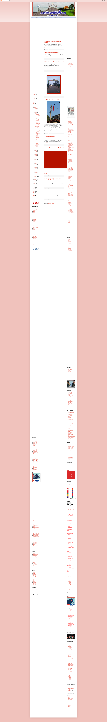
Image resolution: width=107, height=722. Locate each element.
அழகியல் (69, 200)
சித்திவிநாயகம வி (70, 395)
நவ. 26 (36, 150)
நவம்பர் (35, 107)
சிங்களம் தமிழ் (70, 131)
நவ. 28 (36, 111)
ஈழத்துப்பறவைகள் (35, 525)
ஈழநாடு (69, 222)
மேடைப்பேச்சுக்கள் (35, 535)
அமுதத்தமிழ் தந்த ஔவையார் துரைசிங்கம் (71, 419)
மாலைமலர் (34, 582)
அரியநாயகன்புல (70, 404)
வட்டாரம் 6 (69, 582)
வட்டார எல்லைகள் (70, 242)
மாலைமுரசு (34, 220)
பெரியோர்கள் (69, 669)
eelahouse (69, 371)
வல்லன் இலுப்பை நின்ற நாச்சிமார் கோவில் (70, 515)
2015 (34, 187)
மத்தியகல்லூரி (70, 392)
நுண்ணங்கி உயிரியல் (70, 179)
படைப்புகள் (69, 676)
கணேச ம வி (69, 394)
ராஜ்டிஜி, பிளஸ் (35, 228)
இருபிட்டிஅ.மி (69, 402)
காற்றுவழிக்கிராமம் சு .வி (71, 437)
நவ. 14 (36, 164)
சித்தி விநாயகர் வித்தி (71, 664)
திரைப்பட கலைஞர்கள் (70, 539)
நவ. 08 (36, 172)
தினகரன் (34, 575)
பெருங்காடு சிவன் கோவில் (70, 525)
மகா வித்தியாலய (70, 663)
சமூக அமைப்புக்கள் (36, 557)
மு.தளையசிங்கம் (69, 555)
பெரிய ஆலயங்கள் (69, 518)
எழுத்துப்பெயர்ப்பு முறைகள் (70, 146)
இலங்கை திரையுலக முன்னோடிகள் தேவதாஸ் (71, 425)
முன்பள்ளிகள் (70, 249)
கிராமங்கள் (34, 561)
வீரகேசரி (34, 574)
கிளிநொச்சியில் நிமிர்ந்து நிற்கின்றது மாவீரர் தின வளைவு (52, 73)
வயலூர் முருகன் (42, 17)
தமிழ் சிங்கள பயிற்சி (70, 144)
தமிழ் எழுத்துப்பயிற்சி (70, 154)
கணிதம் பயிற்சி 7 (70, 122)
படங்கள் (34, 562)
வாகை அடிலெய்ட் (35, 452)
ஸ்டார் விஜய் (35, 469)
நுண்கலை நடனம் (70, 175)
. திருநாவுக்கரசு (69, 565)
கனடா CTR (35, 468)
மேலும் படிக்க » (46, 47)
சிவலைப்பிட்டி (69, 656)
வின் (33, 243)
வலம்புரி (34, 572)
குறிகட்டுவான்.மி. (70, 401)
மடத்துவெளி (36, 17)
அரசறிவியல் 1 (70, 203)
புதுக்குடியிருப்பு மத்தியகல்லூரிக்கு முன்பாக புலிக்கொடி (52, 99)
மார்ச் (35, 180)
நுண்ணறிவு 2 (70, 176)
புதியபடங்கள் (35, 564)
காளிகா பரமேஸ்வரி (69, 521)
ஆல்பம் (68, 551)
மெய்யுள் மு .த (70, 439)
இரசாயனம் (69, 187)
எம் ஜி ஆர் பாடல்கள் (36, 536)
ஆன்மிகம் (34, 563)
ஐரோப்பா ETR (35, 454)
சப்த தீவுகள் (68, 534)
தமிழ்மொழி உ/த (70, 163)
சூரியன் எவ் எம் (35, 443)
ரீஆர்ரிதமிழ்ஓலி (35, 442)
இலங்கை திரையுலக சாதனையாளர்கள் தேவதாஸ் (70, 430)
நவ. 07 (36, 173)
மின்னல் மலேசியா (35, 462)
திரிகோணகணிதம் (70, 170)
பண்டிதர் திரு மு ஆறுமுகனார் (69, 567)
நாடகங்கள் (69, 255)
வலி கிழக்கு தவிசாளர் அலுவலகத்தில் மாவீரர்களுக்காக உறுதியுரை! (54, 61)
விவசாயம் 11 (69, 193)
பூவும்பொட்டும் (35, 521)
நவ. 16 (36, 162)
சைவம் (34, 526)
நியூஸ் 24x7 (35, 210)
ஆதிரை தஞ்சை (35, 450)
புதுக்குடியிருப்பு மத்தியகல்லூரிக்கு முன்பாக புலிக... (37, 131)
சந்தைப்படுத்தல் (70, 209)
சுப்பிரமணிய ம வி (70, 396)
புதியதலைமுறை (35, 227)
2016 (34, 186)
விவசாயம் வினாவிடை (71, 194)
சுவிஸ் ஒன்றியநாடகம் (71, 509)
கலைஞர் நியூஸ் (35, 222)
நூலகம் (46, 17)
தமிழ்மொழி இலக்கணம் (71, 167)
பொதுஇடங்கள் (70, 675)
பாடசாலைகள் (69, 248)
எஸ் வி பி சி (34, 238)
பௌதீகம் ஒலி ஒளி (70, 184)
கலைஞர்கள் (35, 555)
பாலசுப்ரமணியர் (70, 445)
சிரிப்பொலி (34, 235)
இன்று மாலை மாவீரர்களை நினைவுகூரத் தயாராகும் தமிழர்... (37, 138)
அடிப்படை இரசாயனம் (71, 212)
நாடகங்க (68, 571)
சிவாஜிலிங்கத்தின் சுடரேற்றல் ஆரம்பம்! (49, 136)
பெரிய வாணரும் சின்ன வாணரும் (70, 562)
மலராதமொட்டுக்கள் (36, 534)
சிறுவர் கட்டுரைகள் (70, 135)
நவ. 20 (36, 158)
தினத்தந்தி (34, 583)
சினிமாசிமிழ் (35, 566)
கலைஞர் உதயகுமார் (70, 458)
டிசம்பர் (35, 106)
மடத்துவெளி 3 (70, 649)
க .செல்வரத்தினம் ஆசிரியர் (70, 547)
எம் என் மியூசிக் (35, 214)
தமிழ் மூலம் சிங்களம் (71, 161)
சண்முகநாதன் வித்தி (71, 662)
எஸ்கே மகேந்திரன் (70, 64)
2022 (34, 99)
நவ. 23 (36, 154)
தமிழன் (34, 239)
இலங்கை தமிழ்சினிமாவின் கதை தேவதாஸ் (71, 428)
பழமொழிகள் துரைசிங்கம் (69, 418)
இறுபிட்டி (69, 655)
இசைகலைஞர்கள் (70, 251)
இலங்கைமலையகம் (36, 466)
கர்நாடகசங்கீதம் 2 (70, 124)
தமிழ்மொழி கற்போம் (70, 168)
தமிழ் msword (70, 160)
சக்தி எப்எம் (34, 444)
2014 (34, 188)
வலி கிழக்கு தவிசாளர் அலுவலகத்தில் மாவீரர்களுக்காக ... (37, 123)
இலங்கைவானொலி (35, 445)
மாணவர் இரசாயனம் (70, 180)
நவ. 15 (36, 163)
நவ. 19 (36, 159)
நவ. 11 (36, 168)
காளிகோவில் (69, 450)
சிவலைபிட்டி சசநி (70, 465)
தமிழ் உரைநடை (70, 151)
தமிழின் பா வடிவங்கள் (71, 142)
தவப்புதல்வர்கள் (35, 556)
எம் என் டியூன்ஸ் (35, 218)
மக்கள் (34, 221)
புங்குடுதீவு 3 (69, 645)
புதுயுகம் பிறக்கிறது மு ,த (71, 436)
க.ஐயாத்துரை (69, 67)
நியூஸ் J (34, 211)
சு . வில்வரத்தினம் (69, 556)
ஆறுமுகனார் (69, 65)
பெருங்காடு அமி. (70, 400)
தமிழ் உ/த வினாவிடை (71, 158)
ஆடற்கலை (69, 197)
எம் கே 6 (34, 219)
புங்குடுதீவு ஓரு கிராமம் (70, 533)
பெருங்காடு (69, 654)
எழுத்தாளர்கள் (70, 250)
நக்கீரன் (34, 580)
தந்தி (34, 240)
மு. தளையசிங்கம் (70, 62)
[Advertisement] (54, 30)
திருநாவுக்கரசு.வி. (70, 403)
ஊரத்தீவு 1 (69, 650)
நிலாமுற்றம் (50, 17)
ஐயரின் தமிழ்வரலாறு (36, 533)
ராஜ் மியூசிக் (35, 229)
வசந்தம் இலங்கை (35, 461)
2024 (34, 97)
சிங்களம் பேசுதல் (70, 132)
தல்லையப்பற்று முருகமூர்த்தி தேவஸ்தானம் (71, 523)
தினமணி (34, 584)
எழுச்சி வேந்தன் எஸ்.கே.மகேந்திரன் (70, 558)
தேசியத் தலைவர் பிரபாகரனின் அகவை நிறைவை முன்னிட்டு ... (37, 143)
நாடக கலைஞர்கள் (69, 544)
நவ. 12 (36, 167)
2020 (34, 102)
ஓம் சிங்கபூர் (35, 451)
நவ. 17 (36, 160)
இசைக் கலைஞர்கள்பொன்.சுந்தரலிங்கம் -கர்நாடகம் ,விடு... (71, 542)
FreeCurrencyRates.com (70, 378)
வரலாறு (69, 239)
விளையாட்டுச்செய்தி (70, 698)
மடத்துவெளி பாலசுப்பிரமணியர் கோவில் (69, 527)
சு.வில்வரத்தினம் (70, 66)
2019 (34, 103)
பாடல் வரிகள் (35, 542)
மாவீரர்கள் (69, 706)
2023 (34, 98)
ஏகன (68, 20)
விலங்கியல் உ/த (70, 192)
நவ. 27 (36, 112)
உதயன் (34, 573)
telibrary (69, 370)
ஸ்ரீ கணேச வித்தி (70, 665)
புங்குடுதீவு (60, 17)
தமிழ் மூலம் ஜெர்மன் (70, 162)
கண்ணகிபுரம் (70, 657)
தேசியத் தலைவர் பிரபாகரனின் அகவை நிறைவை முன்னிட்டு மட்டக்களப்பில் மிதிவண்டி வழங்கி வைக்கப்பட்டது (52, 179)
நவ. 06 (36, 175)
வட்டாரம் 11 (69, 588)
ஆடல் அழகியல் (70, 196)
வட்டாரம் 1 (69, 576)
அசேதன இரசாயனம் (70, 211)
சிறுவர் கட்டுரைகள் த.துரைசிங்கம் (70, 435)
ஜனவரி (35, 183)
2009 (34, 195)
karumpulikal (70, 369)
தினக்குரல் (69, 223)
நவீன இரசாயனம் (70, 171)
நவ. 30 (36, 108)
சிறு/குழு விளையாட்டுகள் (70, 134)
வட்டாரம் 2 (69, 577)
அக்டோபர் (35, 176)
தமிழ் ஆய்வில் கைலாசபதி (70, 149)
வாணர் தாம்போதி (70, 241)
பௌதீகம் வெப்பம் (70, 188)
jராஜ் (33, 230)
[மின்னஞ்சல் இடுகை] (48, 49)
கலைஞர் (34, 223)
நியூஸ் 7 (34, 212)
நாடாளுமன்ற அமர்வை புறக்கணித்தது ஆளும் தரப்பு (51, 52)
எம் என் (34, 213)
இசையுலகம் (35, 565)
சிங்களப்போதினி (70, 136)
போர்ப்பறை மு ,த (70, 438)
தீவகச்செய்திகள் (35, 554)
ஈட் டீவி (34, 226)
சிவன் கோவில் (70, 449)
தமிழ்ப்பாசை (69, 166)
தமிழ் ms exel (70, 159)
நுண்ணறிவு (69, 178)
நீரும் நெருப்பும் (35, 538)
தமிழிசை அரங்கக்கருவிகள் (70, 140)
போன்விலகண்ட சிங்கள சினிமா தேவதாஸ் (71, 421)
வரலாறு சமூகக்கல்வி (70, 195)
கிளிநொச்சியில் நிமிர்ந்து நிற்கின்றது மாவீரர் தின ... (37, 127)
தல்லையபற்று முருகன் (71, 446)
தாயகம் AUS (35, 457)
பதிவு (68, 216)
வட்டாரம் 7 (69, 583)
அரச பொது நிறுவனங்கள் (70, 568)
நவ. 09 (36, 171)
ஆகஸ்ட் (35, 179)
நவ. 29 (36, 109)
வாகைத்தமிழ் (35, 441)
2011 (34, 192)
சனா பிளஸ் (34, 231)
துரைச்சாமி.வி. (70, 405)
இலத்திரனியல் (70, 210)
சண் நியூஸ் (34, 236)
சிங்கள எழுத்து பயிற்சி (71, 130)
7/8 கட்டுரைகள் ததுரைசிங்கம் (70, 416)
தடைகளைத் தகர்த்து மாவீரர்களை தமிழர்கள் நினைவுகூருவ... (37, 147)
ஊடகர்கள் (69, 252)
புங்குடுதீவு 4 (69, 646)
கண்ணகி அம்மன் (70, 447)
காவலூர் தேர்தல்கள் (36, 527)
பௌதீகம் (69, 186)
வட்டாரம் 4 (69, 580)
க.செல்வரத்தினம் (70, 459)
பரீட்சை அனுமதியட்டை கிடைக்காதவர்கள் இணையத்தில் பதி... (37, 115)
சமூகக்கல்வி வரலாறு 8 (71, 129)
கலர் (33, 244)
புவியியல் (69, 240)
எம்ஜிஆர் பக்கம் (35, 528)
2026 (34, 94)
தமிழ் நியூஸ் (35, 237)
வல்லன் (69, 653)
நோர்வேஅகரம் (35, 467)
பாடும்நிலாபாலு (35, 537)
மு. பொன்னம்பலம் (69, 552)
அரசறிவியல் (69, 204)
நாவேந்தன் (69, 484)
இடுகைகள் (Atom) (51, 203)
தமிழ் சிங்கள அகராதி (71, 147)
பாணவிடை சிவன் (70, 448)
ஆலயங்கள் (69, 678)
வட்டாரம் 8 (69, 584)
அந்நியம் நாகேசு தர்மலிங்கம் (70, 433)
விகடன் (34, 581)
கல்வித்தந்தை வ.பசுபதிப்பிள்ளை (70, 560)
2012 (34, 191)
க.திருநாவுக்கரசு (70, 63)
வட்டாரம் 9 (69, 585)
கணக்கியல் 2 (70, 121)
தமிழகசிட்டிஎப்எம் (35, 459)
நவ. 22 (36, 155)
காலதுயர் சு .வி (70, 414)
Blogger (52, 714)
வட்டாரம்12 (69, 589)
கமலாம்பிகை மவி (70, 393)
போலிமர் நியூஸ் (35, 209)
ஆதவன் (34, 453)
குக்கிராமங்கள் (69, 538)
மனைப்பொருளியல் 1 (70, 185)
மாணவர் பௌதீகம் (70, 183)
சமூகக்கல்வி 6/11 (70, 125)
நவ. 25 (36, 151)
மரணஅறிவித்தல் (55, 17)
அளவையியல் (69, 201)
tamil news (69, 690)
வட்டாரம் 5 (69, 581)
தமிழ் (34, 544)
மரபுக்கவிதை (35, 543)
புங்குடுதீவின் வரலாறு (70, 530)
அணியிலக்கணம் (70, 205)
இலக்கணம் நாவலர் (70, 150)
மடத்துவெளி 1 (70, 647)
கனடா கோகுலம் (35, 449)
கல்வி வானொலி (35, 440)
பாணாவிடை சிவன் (69, 520)
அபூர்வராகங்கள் (35, 545)
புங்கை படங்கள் (35, 529)
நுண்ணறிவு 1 (70, 177)
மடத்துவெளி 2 (70, 648)
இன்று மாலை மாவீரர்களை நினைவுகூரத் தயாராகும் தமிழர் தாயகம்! (54, 147)
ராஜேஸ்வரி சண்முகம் (71, 457)
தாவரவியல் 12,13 (70, 169)
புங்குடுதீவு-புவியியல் (69, 529)
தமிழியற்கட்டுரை (70, 143)
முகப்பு (32, 17)
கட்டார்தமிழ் (35, 458)
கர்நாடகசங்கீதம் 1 (70, 123)
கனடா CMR (35, 460)
